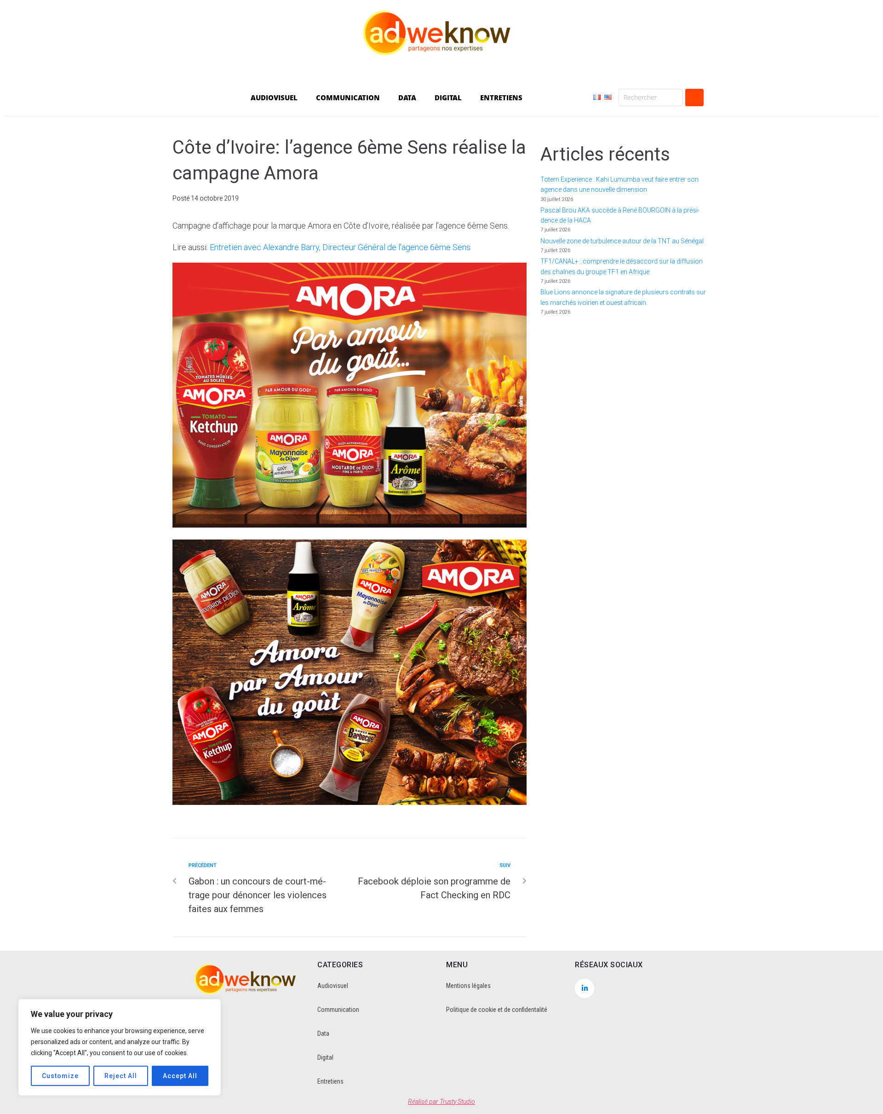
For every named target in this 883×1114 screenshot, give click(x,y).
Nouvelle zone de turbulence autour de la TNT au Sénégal (622, 241)
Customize (60, 1076)
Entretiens (330, 1081)
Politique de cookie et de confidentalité (496, 1009)
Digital (325, 1057)
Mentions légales (468, 985)
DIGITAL (448, 97)
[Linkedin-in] (584, 988)
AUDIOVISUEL (274, 97)
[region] (119, 1047)
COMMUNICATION (348, 97)
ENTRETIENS (501, 97)
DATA (407, 97)
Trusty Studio (457, 1101)
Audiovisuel (332, 985)
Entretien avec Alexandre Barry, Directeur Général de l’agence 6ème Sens (340, 247)
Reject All (120, 1076)
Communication (338, 1009)
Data (323, 1033)
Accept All (180, 1076)
